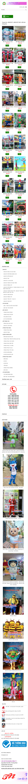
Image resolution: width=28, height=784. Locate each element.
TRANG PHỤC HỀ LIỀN (8, 314)
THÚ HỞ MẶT (5, 303)
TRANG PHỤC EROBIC (8, 367)
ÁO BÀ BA (5, 363)
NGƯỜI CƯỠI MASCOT (8, 276)
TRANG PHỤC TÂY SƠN (8, 350)
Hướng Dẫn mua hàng (6, 764)
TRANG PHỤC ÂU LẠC (8, 347)
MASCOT (4, 269)
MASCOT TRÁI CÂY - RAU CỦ (9, 299)
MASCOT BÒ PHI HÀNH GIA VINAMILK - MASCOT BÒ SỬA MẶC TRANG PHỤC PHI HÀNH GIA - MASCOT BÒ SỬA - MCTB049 (13, 583)
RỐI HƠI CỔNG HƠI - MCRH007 (20, 193)
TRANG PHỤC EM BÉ (6, 356)
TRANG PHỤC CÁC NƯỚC (8, 341)
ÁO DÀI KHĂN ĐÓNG (7, 352)
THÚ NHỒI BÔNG (6, 372)
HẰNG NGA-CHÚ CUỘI (8, 323)
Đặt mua (8, 45)
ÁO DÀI (5, 361)
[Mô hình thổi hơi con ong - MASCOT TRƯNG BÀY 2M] (20, 98)
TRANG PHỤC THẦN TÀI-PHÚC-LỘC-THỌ (11, 338)
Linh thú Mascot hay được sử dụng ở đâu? (14, 723)
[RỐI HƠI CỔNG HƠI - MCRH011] (20, 142)
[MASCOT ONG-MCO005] (13, 638)
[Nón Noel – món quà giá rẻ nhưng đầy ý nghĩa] (3, 708)
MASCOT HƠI (6, 278)
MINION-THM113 (13, 615)
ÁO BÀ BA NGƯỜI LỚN (8, 354)
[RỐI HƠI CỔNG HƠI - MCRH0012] (8, 142)
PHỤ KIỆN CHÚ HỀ (7, 316)
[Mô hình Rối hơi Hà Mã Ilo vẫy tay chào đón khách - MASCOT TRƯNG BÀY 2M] (8, 98)
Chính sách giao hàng (6, 766)
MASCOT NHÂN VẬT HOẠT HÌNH (10, 282)
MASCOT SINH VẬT (7, 301)
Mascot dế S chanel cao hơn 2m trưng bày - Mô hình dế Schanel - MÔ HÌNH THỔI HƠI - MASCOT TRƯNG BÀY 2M (20, 63)
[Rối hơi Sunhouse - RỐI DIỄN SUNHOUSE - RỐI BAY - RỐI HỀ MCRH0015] (8, 55)
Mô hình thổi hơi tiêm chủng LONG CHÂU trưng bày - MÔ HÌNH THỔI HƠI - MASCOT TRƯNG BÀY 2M (8, 41)
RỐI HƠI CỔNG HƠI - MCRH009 (20, 172)
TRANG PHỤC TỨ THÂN (8, 345)
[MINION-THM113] (13, 614)
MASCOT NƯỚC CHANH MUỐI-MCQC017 (13, 670)
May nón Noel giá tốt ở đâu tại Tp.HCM (13, 711)
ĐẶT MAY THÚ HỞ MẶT (8, 307)
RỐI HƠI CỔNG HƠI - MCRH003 (20, 237)
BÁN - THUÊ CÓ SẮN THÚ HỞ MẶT (10, 305)
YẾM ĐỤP (5, 365)
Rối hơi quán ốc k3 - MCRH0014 (20, 128)
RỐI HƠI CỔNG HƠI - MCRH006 (7, 215)
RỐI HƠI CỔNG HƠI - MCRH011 (20, 150)
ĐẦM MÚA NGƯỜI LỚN (8, 336)
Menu (7, 16)
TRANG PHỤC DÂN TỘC (8, 343)
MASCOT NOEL (6, 332)
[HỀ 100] (13, 700)
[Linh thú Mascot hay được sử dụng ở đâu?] (3, 725)
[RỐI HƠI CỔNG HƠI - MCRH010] (8, 163)
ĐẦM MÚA (5, 358)
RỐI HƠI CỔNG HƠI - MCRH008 (7, 193)
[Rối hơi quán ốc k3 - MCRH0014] (20, 120)
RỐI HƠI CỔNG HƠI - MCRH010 (7, 172)
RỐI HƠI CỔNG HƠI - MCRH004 (7, 237)
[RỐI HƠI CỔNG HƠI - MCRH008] (8, 185)
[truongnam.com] (14, 3)
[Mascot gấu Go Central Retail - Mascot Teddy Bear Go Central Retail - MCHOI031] (13, 548)
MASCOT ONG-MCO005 (13, 639)
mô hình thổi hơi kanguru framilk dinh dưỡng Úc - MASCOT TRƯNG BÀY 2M (20, 85)
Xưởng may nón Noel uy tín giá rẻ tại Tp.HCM (14, 714)
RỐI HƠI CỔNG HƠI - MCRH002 (7, 259)
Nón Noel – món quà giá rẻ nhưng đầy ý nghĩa (14, 706)
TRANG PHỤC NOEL (6, 327)
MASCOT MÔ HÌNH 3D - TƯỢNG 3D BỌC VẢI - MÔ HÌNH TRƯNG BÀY (13, 288)
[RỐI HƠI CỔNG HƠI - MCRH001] (20, 250)
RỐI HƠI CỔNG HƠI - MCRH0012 (7, 150)
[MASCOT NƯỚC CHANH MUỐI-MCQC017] (13, 669)
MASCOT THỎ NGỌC (7, 325)
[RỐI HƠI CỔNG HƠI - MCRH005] (20, 207)
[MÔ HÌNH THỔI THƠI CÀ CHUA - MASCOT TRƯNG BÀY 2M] (8, 77)
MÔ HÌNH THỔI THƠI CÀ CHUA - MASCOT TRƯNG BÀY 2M (7, 85)
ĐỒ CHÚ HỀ (5, 310)
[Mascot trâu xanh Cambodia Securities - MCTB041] (13, 486)
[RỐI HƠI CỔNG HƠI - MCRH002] (8, 250)
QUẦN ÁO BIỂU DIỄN (6, 334)
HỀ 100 (13, 701)
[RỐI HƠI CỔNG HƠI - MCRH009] (20, 163)
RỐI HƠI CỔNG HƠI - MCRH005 (20, 215)
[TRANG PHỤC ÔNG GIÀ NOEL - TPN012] (13, 517)
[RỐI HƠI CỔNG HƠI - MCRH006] (8, 207)
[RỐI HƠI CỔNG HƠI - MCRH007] (20, 185)
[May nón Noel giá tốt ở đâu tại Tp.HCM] (3, 712)
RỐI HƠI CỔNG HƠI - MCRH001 (20, 259)
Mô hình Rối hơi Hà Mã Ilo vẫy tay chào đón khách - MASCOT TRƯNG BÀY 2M (8, 107)
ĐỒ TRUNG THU (5, 321)
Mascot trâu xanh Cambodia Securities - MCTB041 (13, 487)
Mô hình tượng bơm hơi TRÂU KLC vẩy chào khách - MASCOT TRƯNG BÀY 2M (7, 128)
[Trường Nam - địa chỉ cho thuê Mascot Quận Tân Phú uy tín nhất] (3, 720)
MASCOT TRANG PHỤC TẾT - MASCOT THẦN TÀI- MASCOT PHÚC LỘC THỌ (13, 291)
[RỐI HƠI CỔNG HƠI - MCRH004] (8, 229)
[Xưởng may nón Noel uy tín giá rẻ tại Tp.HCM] (3, 715)
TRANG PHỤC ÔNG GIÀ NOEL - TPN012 (13, 518)
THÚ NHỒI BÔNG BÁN (8, 374)
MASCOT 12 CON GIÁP (8, 280)
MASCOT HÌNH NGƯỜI (8, 294)
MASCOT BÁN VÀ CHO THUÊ (9, 271)
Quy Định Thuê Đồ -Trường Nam (9, 762)
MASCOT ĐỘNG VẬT (7, 285)
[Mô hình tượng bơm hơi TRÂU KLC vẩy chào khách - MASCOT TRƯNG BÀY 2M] (8, 120)
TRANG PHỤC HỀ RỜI (8, 312)
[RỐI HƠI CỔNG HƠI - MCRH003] (20, 229)
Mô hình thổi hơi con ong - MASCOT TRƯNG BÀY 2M (20, 107)
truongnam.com (4, 754)
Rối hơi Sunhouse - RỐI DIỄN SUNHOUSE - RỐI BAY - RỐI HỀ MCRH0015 (7, 63)
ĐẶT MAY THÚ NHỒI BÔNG (9, 376)
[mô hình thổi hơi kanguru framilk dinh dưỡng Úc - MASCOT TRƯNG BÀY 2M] (20, 77)
